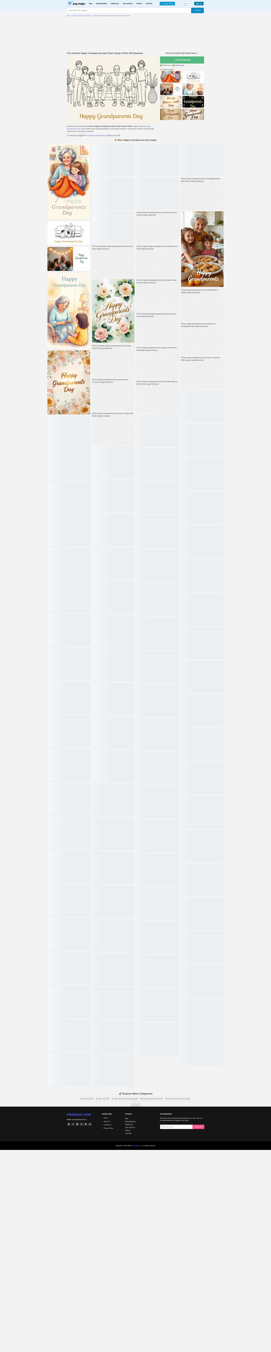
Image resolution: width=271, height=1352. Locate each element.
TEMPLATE (129, 1124)
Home (69, 15)
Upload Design (168, 3)
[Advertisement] (135, 34)
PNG (126, 1118)
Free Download (183, 60)
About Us (107, 1121)
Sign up (199, 3)
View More (135, 1105)
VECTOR (128, 1133)
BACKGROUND (130, 1121)
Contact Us (107, 1125)
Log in (185, 3)
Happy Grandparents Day (81, 15)
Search (198, 10)
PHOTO (127, 1130)
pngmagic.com (79, 1114)
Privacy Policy (108, 1128)
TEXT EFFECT (130, 1127)
